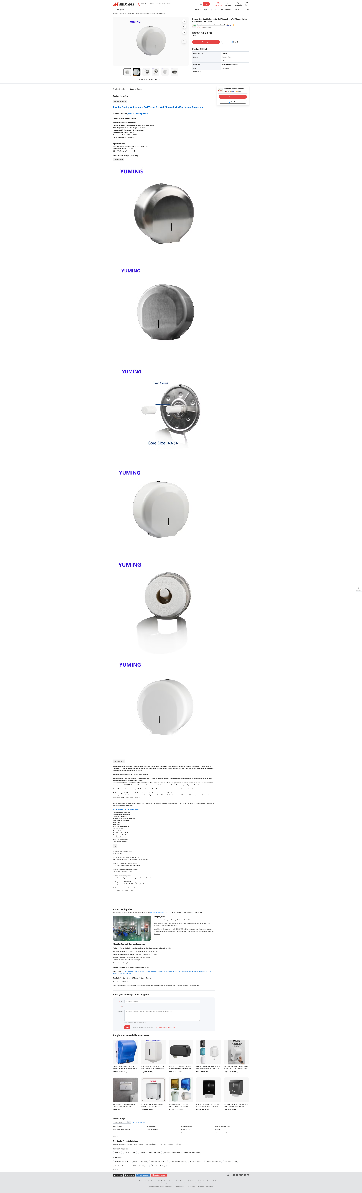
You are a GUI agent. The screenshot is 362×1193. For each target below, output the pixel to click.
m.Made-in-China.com (185, 1183)
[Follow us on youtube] (242, 1175)
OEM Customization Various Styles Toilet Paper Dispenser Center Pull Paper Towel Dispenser (153, 1068)
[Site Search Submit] (206, 4)
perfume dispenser (152, 1129)
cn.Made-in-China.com (198, 1183)
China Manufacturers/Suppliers (166, 1181)
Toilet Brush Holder (129, 1152)
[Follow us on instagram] (240, 1175)
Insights (221, 1181)
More (114, 1169)
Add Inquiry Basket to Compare (151, 79)
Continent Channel (203, 1181)
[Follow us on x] (237, 1175)
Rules (247, 10)
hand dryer (116, 1133)
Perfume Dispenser (151, 971)
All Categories (120, 10)
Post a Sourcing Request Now (165, 1027)
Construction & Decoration (126, 13)
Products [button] (143, 4)
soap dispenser (151, 1126)
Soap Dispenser (139, 971)
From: (121, 1001)
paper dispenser (118, 1126)
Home (115, 13)
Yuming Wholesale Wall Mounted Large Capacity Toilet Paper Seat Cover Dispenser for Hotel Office (124, 1106)
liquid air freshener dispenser (121, 1129)
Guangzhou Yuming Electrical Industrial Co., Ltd (211, 25)
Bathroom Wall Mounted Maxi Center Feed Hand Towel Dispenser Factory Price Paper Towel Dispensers (208, 1068)
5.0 (226, 91)
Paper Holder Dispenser (196, 1161)
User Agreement (191, 1186)
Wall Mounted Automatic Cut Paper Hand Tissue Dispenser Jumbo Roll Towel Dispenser (236, 1106)
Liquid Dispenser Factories (178, 1161)
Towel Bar (142, 1152)
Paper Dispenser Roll (231, 1161)
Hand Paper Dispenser (121, 1166)
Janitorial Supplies (125, 973)
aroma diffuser (185, 1129)
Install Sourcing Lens (160, 1175)
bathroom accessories (221, 1133)
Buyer (205, 10)
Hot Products (142, 1181)
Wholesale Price (192, 1181)
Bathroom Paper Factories (158, 1161)
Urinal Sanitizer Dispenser (222, 1126)
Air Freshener (203, 971)
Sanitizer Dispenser (164, 971)
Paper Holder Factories (140, 1161)
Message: (120, 1011)
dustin (183, 1133)
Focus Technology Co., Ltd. (168, 1186)
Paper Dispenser (129, 971)
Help (215, 10)
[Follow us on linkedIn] (248, 1175)
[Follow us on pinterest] (245, 1175)
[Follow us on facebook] (234, 1175)
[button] (201, 4)
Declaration (201, 1186)
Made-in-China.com (173, 1183)
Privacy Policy (209, 1186)
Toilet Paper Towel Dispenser (140, 1166)
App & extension (226, 10)
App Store (118, 1175)
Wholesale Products (181, 1181)
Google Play (129, 1175)
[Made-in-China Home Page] (123, 4)
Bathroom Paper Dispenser (172, 1152)
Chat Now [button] (236, 42)
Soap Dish (117, 1152)
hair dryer (217, 1129)
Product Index (213, 1181)
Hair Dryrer (181, 971)
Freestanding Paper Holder (192, 1152)
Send (127, 1027)
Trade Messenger (143, 1175)
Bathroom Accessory (191, 971)
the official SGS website (157, 912)
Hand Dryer (173, 971)
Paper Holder (161, 13)
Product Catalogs (139, 1122)
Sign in (247, 5)
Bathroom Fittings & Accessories (145, 13)
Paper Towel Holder (154, 1152)
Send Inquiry (206, 42)
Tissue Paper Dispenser (214, 1161)
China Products (152, 1181)
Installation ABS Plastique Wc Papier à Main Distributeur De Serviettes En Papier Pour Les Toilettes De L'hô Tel (125, 1068)
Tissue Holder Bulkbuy (158, 1166)
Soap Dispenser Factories (122, 1161)
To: (122, 1006)
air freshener (150, 1133)
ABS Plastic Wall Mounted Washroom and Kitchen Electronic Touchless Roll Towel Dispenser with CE (236, 1068)
